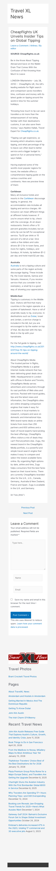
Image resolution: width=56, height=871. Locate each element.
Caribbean (29, 198)
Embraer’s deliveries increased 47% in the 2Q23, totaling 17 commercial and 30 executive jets (27, 828)
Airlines (33, 45)
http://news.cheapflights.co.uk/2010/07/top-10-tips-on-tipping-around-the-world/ (27, 349)
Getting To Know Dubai (20, 708)
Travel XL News (20, 13)
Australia (15, 265)
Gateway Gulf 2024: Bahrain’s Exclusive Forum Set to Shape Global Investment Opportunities (28, 817)
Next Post (28, 513)
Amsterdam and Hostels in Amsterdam (27, 696)
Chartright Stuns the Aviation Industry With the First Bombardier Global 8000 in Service (27, 785)
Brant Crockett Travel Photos (23, 676)
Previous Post (28, 508)
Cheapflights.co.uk (30, 131)
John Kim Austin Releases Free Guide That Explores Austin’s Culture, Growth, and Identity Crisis (27, 734)
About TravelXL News (19, 691)
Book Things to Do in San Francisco (26, 742)
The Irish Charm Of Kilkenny (22, 717)
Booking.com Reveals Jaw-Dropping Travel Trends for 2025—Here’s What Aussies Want (26, 806)
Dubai (33, 316)
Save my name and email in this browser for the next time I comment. (28, 603)
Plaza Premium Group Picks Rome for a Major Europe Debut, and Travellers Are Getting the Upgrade (27, 774)
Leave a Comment (19, 45)
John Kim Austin (16, 713)
